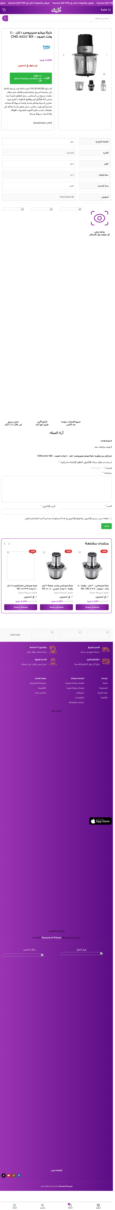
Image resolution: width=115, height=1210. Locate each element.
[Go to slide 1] (88, 76)
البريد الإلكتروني (48, 506)
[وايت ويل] (42, 635)
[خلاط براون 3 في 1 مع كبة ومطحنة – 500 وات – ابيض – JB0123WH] (92, 566)
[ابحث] (5, 18)
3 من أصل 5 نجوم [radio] (96, 468)
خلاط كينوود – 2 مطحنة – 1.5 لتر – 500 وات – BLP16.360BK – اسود (20, 589)
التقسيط (42, 688)
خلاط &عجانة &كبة (99, 596)
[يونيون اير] (98, 635)
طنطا (105, 683)
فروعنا (104, 678)
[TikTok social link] (4, 1175)
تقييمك (108, 468)
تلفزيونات (79, 698)
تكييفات (80, 693)
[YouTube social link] (9, 1175)
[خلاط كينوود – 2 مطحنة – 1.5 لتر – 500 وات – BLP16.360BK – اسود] (20, 566)
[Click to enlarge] (104, 74)
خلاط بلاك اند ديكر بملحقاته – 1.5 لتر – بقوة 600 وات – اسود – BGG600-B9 (57, 589)
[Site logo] (56, 10)
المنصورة (103, 688)
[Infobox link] (83, 650)
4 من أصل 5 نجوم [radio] (94, 468)
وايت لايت (15, 634)
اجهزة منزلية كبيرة (75, 688)
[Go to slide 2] (85, 76)
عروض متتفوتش (76, 702)
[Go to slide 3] (82, 76)
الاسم (108, 506)
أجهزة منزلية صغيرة (74, 683)
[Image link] (81, 1057)
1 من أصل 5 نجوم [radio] (100, 468)
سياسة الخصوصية (51, 937)
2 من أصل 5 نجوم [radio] (98, 468)
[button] (106, 55)
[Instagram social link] (14, 1175)
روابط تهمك (40, 678)
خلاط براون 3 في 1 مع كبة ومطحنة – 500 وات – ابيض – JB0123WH (95, 589)
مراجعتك (107, 473)
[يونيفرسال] (70, 635)
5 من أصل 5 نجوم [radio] (92, 468)
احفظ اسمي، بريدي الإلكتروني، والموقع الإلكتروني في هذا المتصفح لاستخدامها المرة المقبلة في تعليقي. (67, 518)
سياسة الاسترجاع (38, 683)
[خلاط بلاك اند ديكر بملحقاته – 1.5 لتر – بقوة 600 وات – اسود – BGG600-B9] (56, 566)
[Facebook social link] (19, 1175)
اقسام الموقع (77, 678)
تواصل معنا (40, 693)
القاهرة (104, 698)
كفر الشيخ (103, 693)
